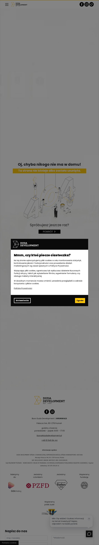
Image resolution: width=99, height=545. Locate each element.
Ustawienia (22, 300)
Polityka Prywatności (23, 288)
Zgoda (80, 300)
